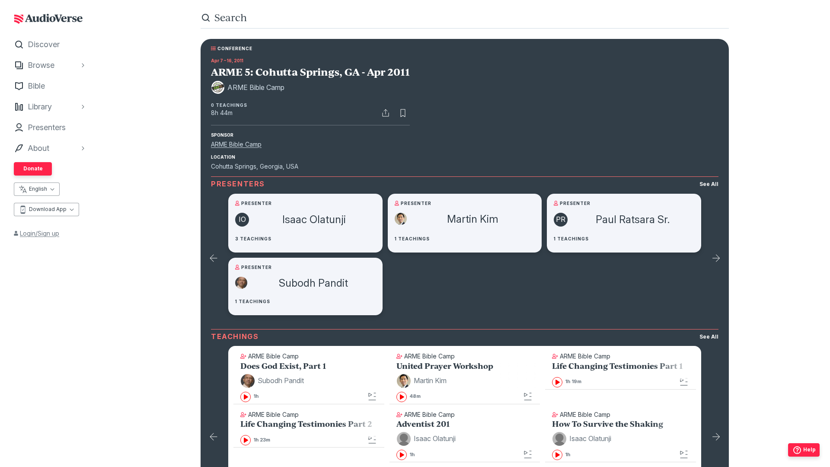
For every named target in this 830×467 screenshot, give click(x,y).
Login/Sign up (39, 233)
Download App (48, 209)
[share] (386, 113)
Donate (33, 168)
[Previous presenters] (213, 259)
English (38, 189)
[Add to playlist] (372, 396)
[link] (308, 383)
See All (708, 184)
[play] (245, 397)
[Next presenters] (716, 259)
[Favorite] (403, 113)
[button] (273, 381)
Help (809, 449)
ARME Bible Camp (236, 144)
